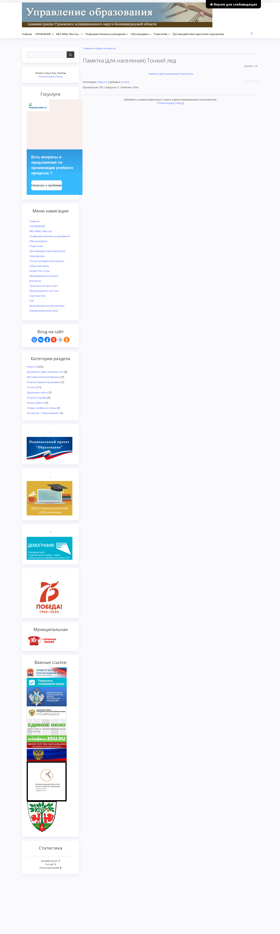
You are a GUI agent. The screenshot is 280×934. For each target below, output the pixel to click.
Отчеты (31, 387)
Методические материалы (43, 377)
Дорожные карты (37, 392)
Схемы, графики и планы (42, 408)
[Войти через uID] (34, 340)
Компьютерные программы (44, 382)
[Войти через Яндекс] (54, 340)
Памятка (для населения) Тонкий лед (170, 73)
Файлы (99, 48)
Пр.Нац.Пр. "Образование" (43, 413)
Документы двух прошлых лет (45, 371)
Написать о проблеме (46, 185)
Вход (59, 76)
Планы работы (36, 402)
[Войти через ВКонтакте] (41, 340)
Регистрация (46, 76)
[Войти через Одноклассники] (67, 340)
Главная (88, 48)
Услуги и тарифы (37, 397)
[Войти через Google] (60, 340)
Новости (32, 366)
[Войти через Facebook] (47, 340)
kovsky (125, 82)
